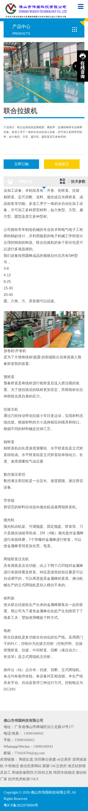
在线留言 (62, 164)
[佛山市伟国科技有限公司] (36, 10)
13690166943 (33, 733)
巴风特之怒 (43, 772)
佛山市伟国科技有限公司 (50, 792)
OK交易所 (59, 766)
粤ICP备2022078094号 (21, 805)
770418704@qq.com (29, 753)
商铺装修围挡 (22, 772)
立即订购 (21, 164)
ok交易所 (64, 759)
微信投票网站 (31, 766)
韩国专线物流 (64, 772)
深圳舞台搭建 (45, 759)
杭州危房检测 (19, 779)
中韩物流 (12, 766)
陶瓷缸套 (26, 759)
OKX (35, 779)
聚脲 (46, 766)
